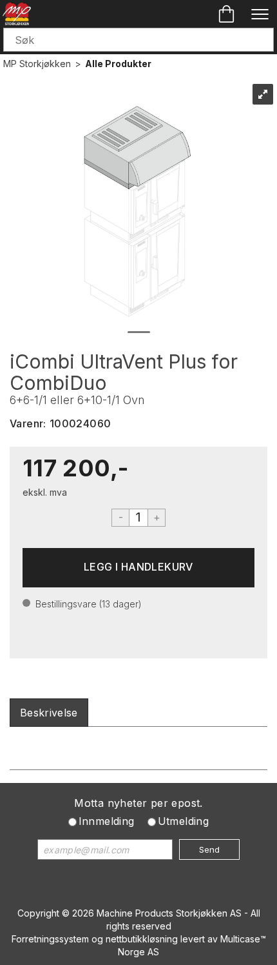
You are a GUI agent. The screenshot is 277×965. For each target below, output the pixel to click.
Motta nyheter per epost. (138, 803)
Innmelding (107, 821)
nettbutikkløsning (142, 938)
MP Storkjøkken (37, 63)
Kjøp (138, 567)
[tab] (49, 712)
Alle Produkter (118, 63)
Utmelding (183, 821)
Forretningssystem (50, 938)
